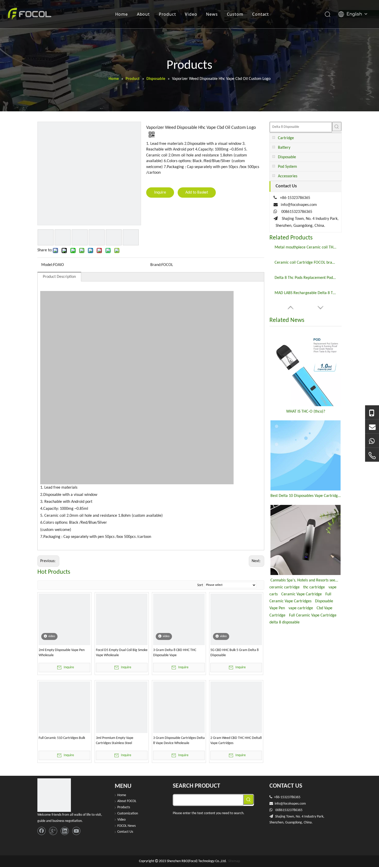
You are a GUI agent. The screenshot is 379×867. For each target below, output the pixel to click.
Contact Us (125, 832)
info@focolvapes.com (299, 205)
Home (121, 14)
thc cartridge (314, 587)
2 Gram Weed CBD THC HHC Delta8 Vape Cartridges (236, 740)
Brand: (155, 265)
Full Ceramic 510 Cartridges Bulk (62, 738)
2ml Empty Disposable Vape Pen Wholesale (62, 652)
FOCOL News (126, 826)
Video (191, 14)
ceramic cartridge (284, 587)
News (212, 14)
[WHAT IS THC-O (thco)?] (305, 368)
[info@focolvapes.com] (372, 427)
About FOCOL (126, 801)
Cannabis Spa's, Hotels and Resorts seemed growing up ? (305, 580)
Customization (127, 813)
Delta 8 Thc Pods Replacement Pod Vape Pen (305, 278)
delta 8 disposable (284, 622)
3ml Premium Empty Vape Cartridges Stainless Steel (114, 740)
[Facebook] (41, 831)
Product (167, 14)
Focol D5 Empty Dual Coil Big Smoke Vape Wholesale (121, 652)
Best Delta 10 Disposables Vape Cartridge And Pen (305, 496)
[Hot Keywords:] (336, 126)
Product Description (59, 277)
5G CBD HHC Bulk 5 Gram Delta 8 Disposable (234, 652)
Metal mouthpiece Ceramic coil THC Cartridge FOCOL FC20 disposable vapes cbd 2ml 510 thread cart (305, 247)
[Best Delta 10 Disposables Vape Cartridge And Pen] (305, 455)
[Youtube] (76, 831)
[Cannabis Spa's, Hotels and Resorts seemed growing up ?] (305, 540)
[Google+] (53, 831)
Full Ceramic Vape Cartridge (312, 615)
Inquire (160, 192)
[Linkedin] (65, 831)
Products (123, 807)
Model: (47, 265)
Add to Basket (196, 192)
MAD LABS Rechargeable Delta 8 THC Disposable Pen (305, 293)
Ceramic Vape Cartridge (301, 594)
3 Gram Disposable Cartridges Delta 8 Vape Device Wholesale (179, 740)
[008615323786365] (372, 413)
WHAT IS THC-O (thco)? (305, 412)
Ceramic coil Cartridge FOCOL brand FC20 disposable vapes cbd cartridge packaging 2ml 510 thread (305, 263)
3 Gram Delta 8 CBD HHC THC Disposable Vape (174, 652)
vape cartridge (301, 608)
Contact (260, 14)
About (143, 14)
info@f (279, 804)
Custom (235, 14)
